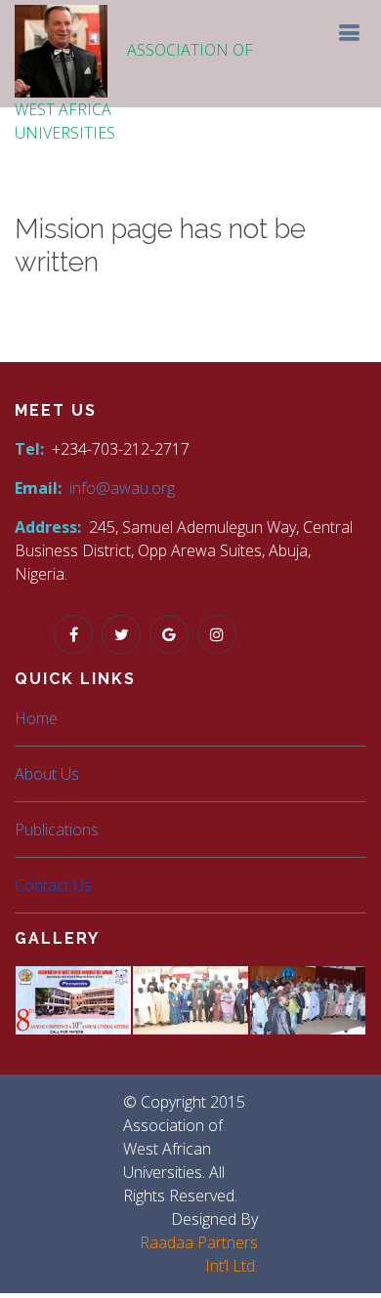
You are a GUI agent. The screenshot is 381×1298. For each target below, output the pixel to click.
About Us (47, 774)
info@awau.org (122, 488)
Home (36, 718)
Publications (57, 829)
